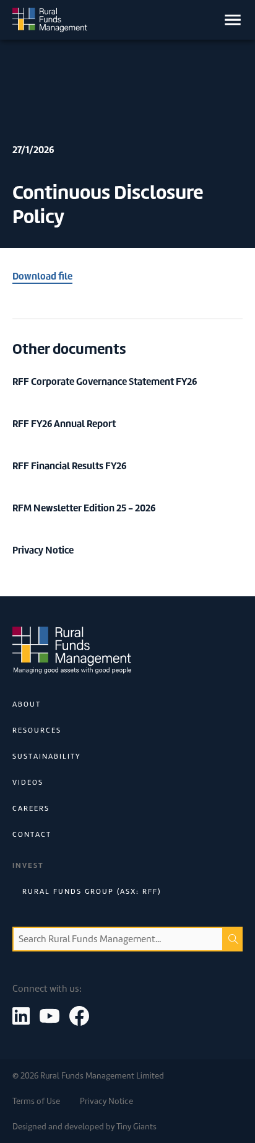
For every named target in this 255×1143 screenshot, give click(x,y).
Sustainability (46, 756)
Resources (36, 730)
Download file (42, 276)
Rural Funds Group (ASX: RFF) (91, 891)
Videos (27, 782)
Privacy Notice (106, 1101)
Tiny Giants (136, 1126)
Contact (31, 834)
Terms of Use (36, 1101)
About (26, 704)
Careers (31, 808)
